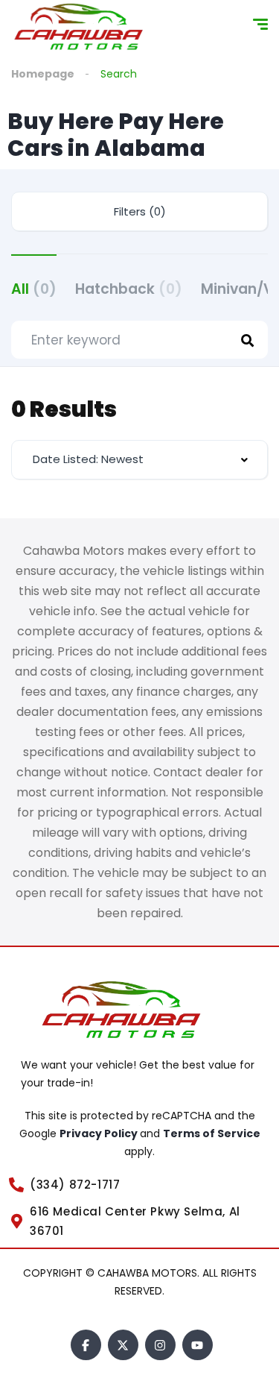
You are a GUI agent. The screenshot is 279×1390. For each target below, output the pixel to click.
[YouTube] (197, 1345)
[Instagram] (160, 1345)
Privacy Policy (100, 1133)
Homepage (42, 73)
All (34, 289)
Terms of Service (211, 1133)
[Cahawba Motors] (82, 26)
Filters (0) (140, 211)
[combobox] (139, 459)
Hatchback (128, 289)
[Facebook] (86, 1345)
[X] (123, 1345)
